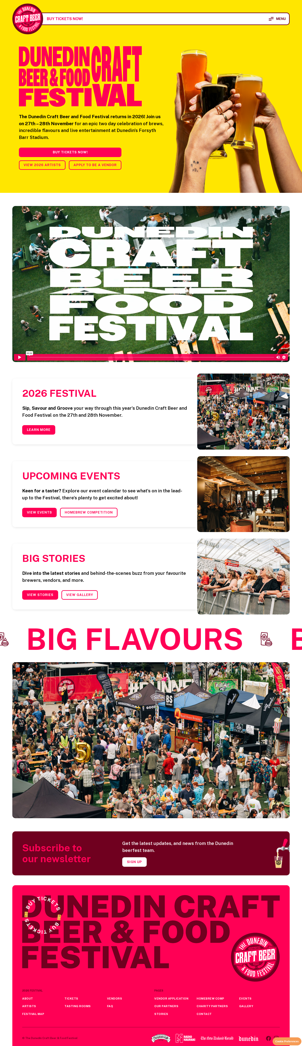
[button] (277, 18)
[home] (27, 18)
